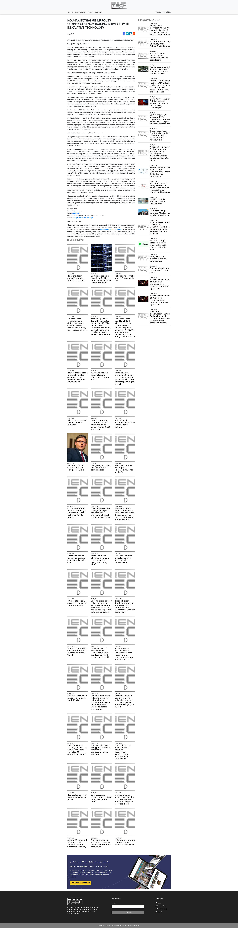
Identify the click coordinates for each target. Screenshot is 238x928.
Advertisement (161, 909)
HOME (70, 12)
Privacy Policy (161, 906)
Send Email (76, 213)
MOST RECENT (80, 12)
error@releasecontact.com (110, 229)
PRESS (90, 12)
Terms (158, 903)
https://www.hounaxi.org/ (83, 218)
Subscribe (127, 912)
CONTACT (98, 12)
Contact (159, 912)
